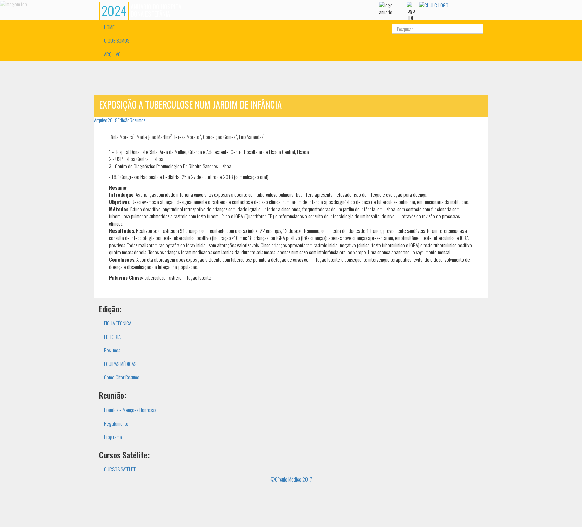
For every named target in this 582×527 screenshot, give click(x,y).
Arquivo (100, 120)
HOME (109, 27)
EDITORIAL (113, 336)
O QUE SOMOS (116, 40)
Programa (113, 436)
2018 (112, 120)
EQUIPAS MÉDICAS (120, 363)
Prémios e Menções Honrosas (130, 409)
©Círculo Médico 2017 (291, 479)
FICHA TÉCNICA (117, 323)
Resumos (138, 120)
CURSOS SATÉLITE (120, 469)
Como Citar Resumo (121, 377)
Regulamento (116, 423)
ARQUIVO (112, 54)
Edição (124, 120)
